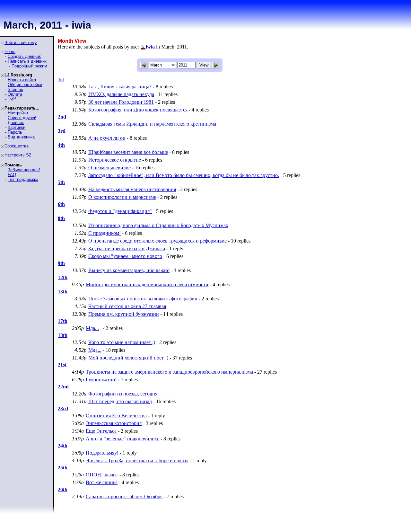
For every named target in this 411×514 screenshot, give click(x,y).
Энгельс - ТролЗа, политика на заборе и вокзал (137, 460)
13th (62, 291)
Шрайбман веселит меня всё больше (128, 152)
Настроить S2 (17, 155)
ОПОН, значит (102, 474)
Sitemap (15, 89)
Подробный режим (29, 66)
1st (61, 79)
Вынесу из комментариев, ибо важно (129, 270)
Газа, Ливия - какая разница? (120, 86)
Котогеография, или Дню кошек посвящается (138, 109)
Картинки (16, 127)
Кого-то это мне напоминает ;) (121, 342)
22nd (63, 386)
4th (61, 145)
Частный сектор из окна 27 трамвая (127, 306)
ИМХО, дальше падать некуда (121, 94)
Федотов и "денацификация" (120, 211)
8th (61, 218)
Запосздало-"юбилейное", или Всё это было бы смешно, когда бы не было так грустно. (183, 175)
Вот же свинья (102, 482)
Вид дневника (21, 137)
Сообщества (16, 146)
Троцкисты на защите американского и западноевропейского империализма (169, 372)
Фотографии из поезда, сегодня (122, 393)
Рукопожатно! (101, 379)
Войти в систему (20, 42)
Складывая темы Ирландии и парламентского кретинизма (152, 124)
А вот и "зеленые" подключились (122, 438)
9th (61, 263)
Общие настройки (25, 84)
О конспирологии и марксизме (122, 197)
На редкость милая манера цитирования (132, 189)
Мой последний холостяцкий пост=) (128, 357)
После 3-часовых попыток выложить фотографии (142, 298)
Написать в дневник (27, 61)
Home (9, 51)
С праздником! (104, 233)
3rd (62, 131)
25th (62, 467)
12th (62, 277)
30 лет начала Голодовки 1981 (121, 102)
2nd (62, 117)
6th (61, 204)
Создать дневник (24, 56)
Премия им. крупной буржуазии (123, 314)
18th (62, 335)
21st (62, 365)
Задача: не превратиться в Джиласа (126, 248)
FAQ (12, 174)
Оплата (15, 94)
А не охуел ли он (107, 138)
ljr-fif (12, 99)
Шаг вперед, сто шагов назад (120, 401)
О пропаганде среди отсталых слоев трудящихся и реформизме (157, 241)
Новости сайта (22, 79)
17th (62, 321)
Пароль (15, 132)
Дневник (16, 122)
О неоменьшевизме (109, 167)
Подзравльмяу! (102, 453)
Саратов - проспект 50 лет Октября (124, 496)
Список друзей (22, 117)
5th (61, 182)
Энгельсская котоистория (114, 423)
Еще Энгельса (101, 431)
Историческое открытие (114, 160)
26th (62, 489)
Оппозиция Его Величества (116, 415)
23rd (63, 408)
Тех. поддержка (23, 179)
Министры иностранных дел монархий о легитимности (147, 284)
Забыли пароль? (24, 169)
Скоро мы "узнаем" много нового (125, 256)
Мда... (92, 328)
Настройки (18, 113)
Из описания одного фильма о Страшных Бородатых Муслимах (158, 225)
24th (62, 445)
